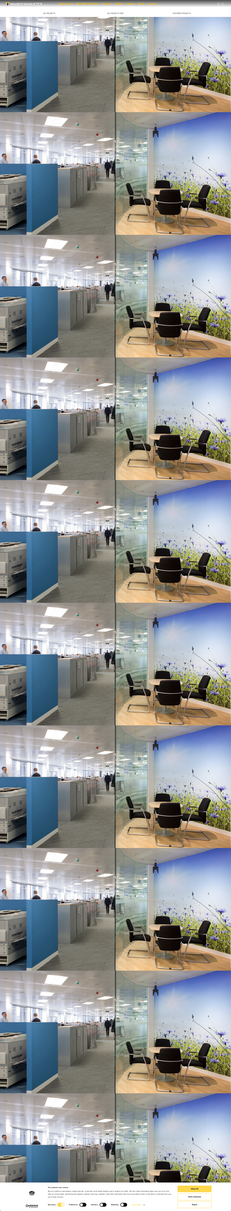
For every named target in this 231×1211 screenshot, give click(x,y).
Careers (130, 3)
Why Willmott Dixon (87, 3)
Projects (106, 3)
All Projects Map (115, 13)
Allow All (194, 1189)
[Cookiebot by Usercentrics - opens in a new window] (31, 1206)
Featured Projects (182, 13)
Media (141, 3)
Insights (118, 3)
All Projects (49, 13)
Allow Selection (194, 1197)
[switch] (83, 1205)
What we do (66, 3)
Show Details (136, 1205)
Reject (194, 1205)
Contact (152, 3)
